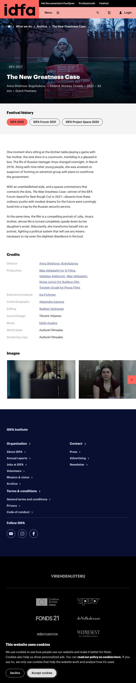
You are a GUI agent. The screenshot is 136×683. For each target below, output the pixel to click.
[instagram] (22, 533)
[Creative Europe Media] (47, 602)
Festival (104, 3)
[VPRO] (88, 601)
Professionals (87, 3)
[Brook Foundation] (47, 634)
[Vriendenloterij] (68, 576)
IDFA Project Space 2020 (82, 122)
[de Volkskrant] (88, 618)
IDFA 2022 (17, 122)
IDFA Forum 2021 (44, 122)
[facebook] (33, 533)
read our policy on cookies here (99, 657)
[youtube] (11, 533)
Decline (15, 673)
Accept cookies (42, 673)
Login (128, 12)
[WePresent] (88, 634)
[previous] (4, 379)
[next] (132, 379)
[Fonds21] (47, 618)
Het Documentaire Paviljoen (58, 3)
